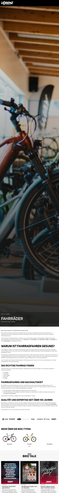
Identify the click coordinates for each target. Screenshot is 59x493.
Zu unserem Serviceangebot (9, 393)
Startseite (2, 314)
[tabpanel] (9, 438)
